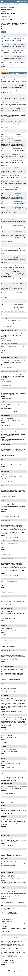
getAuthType (14, 102)
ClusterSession (5, 11)
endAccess (13, 90)
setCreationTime (15, 243)
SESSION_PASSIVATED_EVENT (19, 62)
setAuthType (14, 237)
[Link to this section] (11, 29)
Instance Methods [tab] (14, 73)
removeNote (14, 225)
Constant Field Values (7, 326)
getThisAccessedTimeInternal (18, 201)
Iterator (3, 175)
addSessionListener (16, 84)
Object (2, 167)
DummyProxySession (13, 15)
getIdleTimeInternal (16, 134)
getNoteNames (14, 175)
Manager (3, 154)
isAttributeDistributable (17, 207)
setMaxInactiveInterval (17, 269)
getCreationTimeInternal (17, 113)
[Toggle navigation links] (2, 1)
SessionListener (16, 85)
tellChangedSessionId (16, 304)
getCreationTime (15, 108)
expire (13, 94)
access (13, 79)
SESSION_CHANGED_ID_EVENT (19, 44)
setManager (14, 265)
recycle (13, 219)
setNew (13, 278)
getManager (14, 154)
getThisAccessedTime (16, 193)
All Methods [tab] (5, 73)
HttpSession (4, 187)
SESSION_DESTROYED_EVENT (18, 56)
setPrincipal (14, 292)
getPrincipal (14, 181)
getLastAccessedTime (16, 140)
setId (12, 248)
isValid (13, 214)
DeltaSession (5, 15)
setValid (13, 300)
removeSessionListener (16, 231)
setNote (13, 283)
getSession (14, 187)
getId (12, 119)
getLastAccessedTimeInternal (18, 148)
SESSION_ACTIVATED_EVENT (18, 38)
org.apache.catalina (5, 4)
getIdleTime (14, 129)
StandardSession (6, 16)
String (9, 38)
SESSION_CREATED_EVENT (18, 50)
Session (12, 4)
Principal (3, 181)
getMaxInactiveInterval (17, 160)
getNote (13, 167)
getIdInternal (14, 123)
